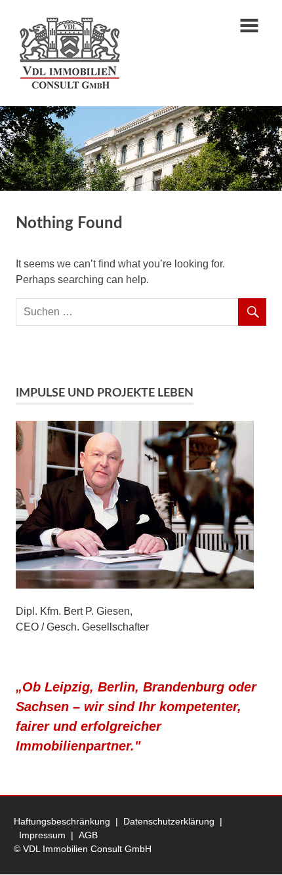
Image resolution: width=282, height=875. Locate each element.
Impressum (42, 835)
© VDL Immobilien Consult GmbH (82, 849)
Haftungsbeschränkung (62, 821)
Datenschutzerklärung (168, 821)
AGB (88, 835)
